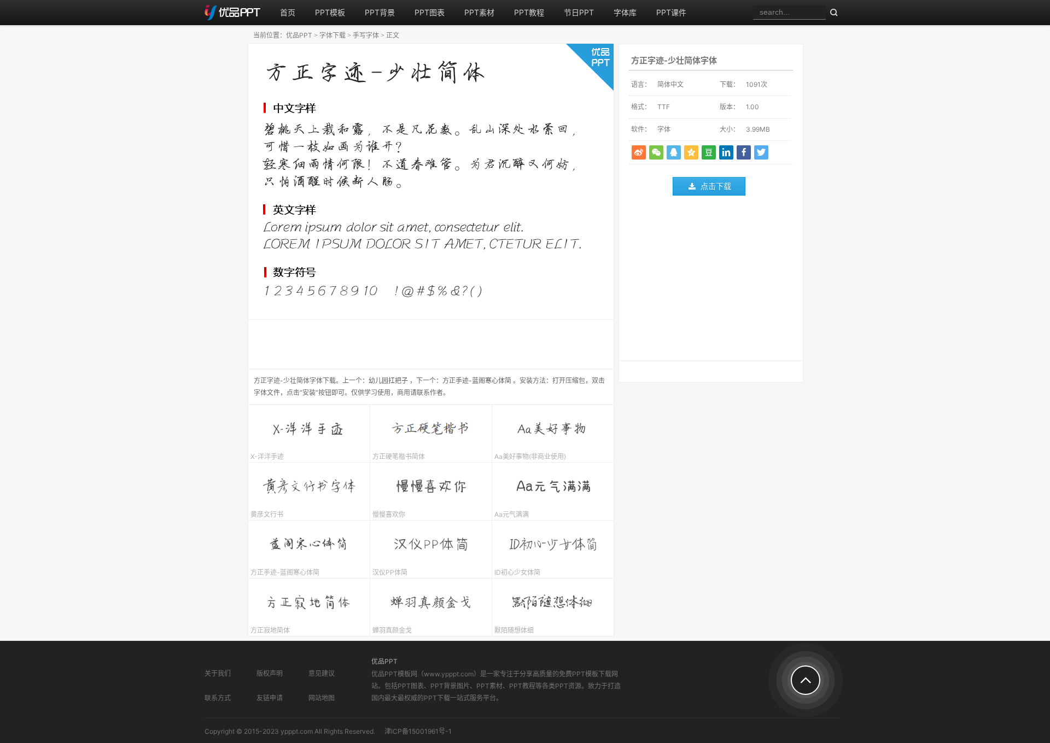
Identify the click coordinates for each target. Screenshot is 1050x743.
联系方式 (218, 698)
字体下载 (332, 35)
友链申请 (269, 698)
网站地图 (321, 698)
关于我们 (218, 673)
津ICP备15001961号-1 (418, 731)
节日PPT (579, 12)
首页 (287, 12)
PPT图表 (430, 12)
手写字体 (366, 35)
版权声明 (269, 673)
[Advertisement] (711, 281)
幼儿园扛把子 (388, 380)
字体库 (625, 12)
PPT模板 (330, 12)
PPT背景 (380, 12)
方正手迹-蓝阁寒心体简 (476, 380)
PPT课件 (671, 12)
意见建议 (321, 673)
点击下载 (716, 186)
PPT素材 (479, 12)
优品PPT (299, 35)
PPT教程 (529, 12)
